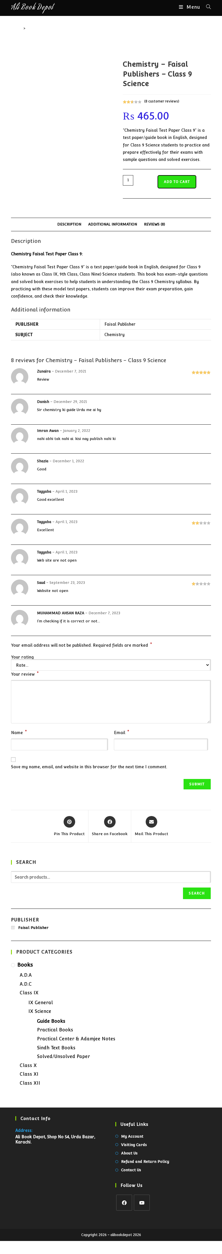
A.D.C (26, 984)
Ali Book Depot (32, 8)
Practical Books (55, 1030)
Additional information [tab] (112, 224)
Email (121, 732)
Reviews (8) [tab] (154, 224)
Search (197, 893)
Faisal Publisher (120, 324)
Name (19, 732)
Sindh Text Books (56, 1047)
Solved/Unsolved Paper (63, 1056)
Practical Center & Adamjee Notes (76, 1039)
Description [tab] (69, 224)
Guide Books (51, 1021)
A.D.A (26, 975)
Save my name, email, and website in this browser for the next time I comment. (89, 766)
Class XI (29, 1074)
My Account (132, 1136)
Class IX (29, 993)
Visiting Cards (134, 1145)
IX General (40, 1002)
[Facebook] (124, 1203)
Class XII (30, 1083)
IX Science (39, 1011)
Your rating (22, 657)
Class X (28, 1065)
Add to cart (177, 182)
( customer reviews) (161, 101)
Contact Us (131, 1170)
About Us (129, 1153)
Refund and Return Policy (145, 1161)
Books (25, 965)
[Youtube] (142, 1203)
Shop (31, 28)
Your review (25, 673)
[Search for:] (206, 7)
